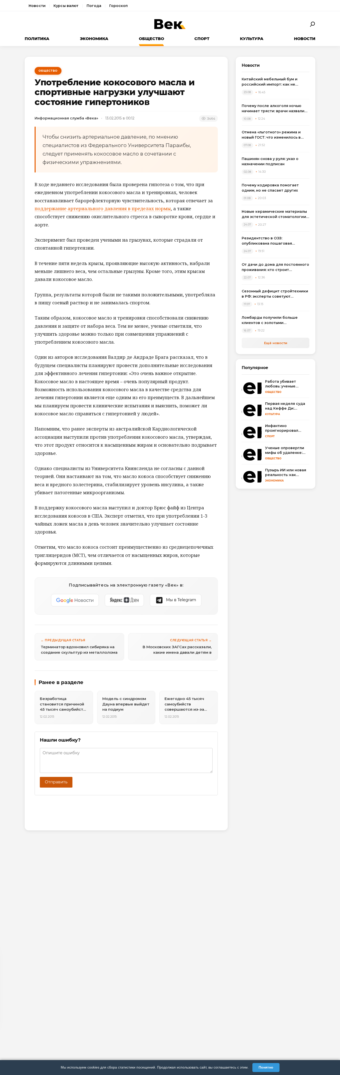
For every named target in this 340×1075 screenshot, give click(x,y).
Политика (37, 38)
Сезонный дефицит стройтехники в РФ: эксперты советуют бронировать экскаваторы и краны (275, 294)
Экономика (94, 38)
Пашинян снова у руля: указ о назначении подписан (270, 161)
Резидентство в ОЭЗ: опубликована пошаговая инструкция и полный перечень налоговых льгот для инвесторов (274, 241)
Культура (251, 38)
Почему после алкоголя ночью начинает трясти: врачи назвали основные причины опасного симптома (273, 109)
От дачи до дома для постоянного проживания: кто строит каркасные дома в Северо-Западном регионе (275, 267)
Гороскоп (118, 5)
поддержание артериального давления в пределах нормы (103, 209)
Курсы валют (66, 5)
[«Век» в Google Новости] (75, 600)
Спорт (201, 38)
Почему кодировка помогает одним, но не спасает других (270, 188)
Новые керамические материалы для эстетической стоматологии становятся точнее (274, 214)
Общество (151, 38)
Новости (37, 5)
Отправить (56, 782)
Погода (94, 5)
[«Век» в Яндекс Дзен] (124, 600)
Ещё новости (275, 343)
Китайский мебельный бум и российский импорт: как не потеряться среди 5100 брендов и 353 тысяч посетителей (275, 82)
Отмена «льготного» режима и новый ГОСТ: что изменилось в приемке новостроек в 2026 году (274, 135)
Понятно (266, 1067)
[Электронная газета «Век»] (170, 24)
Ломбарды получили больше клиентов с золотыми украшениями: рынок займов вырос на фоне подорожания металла (270, 320)
